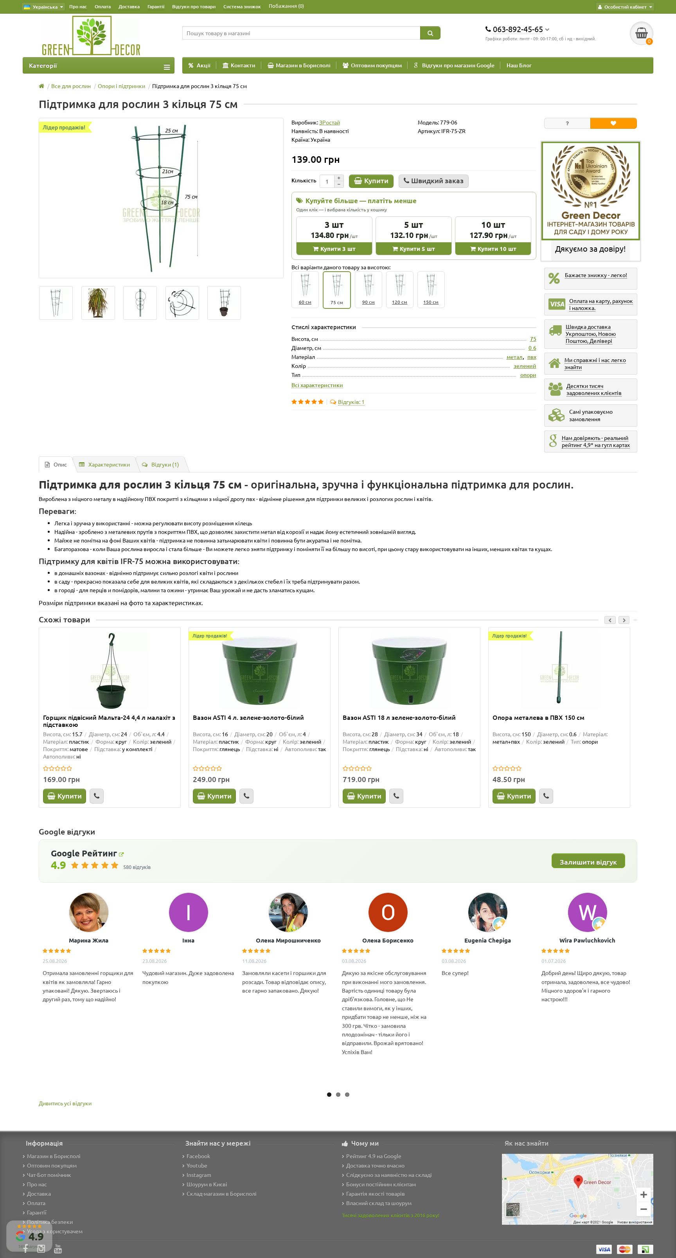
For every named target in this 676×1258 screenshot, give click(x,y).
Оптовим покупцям (376, 65)
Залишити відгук (588, 861)
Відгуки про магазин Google (458, 65)
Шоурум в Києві (207, 1184)
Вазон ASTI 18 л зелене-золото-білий (399, 717)
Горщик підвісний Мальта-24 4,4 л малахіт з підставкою (109, 721)
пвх (531, 356)
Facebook (198, 1155)
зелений (525, 365)
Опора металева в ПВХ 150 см (538, 717)
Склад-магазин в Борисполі (222, 1193)
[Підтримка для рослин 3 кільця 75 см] (161, 198)
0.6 (532, 347)
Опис (60, 464)
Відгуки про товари (194, 6)
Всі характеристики (317, 384)
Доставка (129, 6)
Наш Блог (519, 65)
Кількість (303, 180)
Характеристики (109, 464)
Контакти (243, 65)
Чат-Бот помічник (49, 1174)
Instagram (199, 1174)
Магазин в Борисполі (303, 65)
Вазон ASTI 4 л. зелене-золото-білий (248, 717)
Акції (203, 65)
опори (528, 374)
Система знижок (242, 6)
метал (515, 356)
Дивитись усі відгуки (65, 1103)
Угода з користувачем (55, 1231)
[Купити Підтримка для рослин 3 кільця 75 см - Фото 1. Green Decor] (98, 303)
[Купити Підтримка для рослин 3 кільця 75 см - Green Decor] (56, 303)
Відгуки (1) (165, 464)
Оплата (103, 6)
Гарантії (155, 6)
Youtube (197, 1165)
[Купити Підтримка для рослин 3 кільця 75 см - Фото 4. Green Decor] (224, 303)
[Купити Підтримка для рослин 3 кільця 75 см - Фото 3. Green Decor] (182, 303)
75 (533, 338)
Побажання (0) (286, 5)
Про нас (78, 6)
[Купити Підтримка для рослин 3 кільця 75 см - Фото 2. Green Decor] (140, 303)
